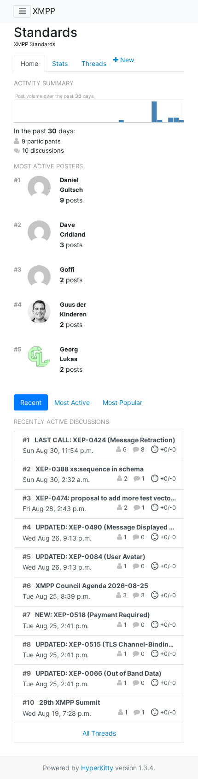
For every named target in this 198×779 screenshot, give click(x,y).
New (126, 60)
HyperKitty (97, 768)
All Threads (99, 733)
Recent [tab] (30, 402)
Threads (94, 63)
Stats (60, 63)
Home (29, 63)
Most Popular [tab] (122, 402)
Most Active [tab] (72, 402)
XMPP (44, 11)
